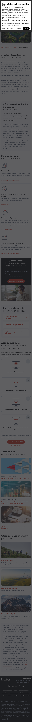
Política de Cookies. (13, 25)
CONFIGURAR (7, 28)
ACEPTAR (26, 28)
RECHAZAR (18, 28)
